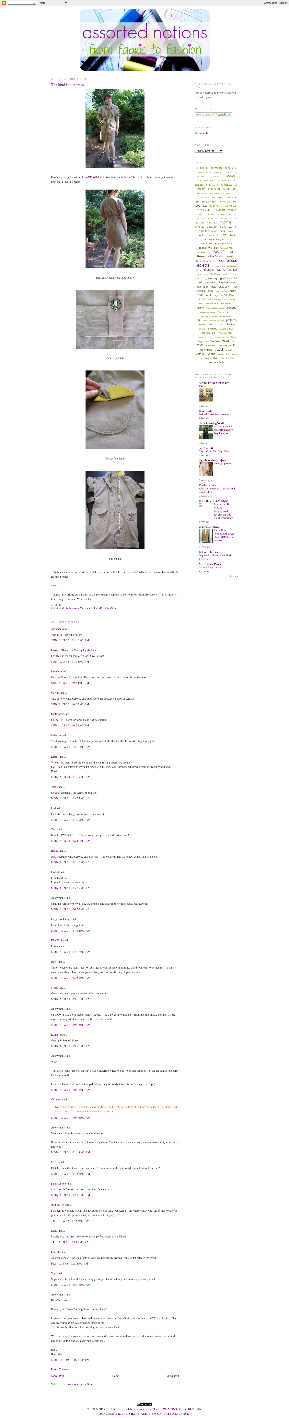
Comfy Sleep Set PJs (206, 261)
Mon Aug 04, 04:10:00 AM (71, 841)
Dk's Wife (57, 940)
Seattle (230, 324)
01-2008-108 (202, 168)
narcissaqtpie (58, 1183)
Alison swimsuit (129, 594)
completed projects (101, 608)
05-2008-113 (69, 608)
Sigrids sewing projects (212, 460)
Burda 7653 (221, 235)
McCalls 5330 (220, 299)
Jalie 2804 (224, 286)
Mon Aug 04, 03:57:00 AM (71, 798)
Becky (54, 850)
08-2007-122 (231, 193)
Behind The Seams (210, 552)
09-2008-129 (204, 197)
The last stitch (207, 485)
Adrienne (56, 629)
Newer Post (57, 1376)
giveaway (211, 278)
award (214, 231)
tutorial (229, 350)
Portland (201, 325)
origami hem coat (207, 312)
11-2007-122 (219, 210)
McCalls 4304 (227, 295)
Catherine (56, 735)
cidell (54, 961)
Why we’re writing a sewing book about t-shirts (217, 490)
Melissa (55, 1162)
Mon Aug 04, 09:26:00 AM (71, 1046)
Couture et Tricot (209, 527)
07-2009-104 (229, 189)
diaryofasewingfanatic (212, 423)
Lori (53, 808)
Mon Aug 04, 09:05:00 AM (71, 999)
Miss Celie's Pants (210, 564)
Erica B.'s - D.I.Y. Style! (213, 501)
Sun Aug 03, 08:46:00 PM (70, 640)
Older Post (173, 1376)
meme (200, 307)
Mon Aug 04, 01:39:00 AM (71, 777)
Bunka (211, 235)
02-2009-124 (216, 172)
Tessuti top (222, 346)
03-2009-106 (203, 176)
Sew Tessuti (206, 448)
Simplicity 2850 (204, 337)
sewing (202, 329)
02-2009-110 (202, 172)
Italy (213, 286)
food (225, 274)
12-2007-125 (224, 214)
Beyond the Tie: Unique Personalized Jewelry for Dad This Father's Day (223, 511)
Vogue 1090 (223, 354)
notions (231, 307)
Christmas (230, 257)
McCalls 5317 (204, 299)
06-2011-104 (212, 185)
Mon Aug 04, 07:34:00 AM (71, 930)
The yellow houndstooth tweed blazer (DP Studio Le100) (224, 535)
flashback (215, 274)
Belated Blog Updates (210, 567)
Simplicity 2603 (208, 333)
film (199, 274)
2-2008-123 (213, 219)
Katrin (54, 756)
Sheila (54, 987)
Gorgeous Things (61, 919)
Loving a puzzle (222, 463)
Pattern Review (217, 320)
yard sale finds (216, 362)
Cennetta (56, 1252)
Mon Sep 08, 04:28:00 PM (70, 1360)
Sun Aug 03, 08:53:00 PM (70, 661)
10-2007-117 (224, 202)
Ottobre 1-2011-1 (226, 312)
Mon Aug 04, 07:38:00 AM (71, 952)
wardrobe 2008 (228, 358)
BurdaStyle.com (126, 1318)
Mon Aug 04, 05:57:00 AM (71, 888)
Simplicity (212, 329)
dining (198, 270)
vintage (200, 353)
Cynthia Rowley (229, 266)
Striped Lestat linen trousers (214, 414)
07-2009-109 (202, 193)
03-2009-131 (218, 176)
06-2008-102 (209, 181)
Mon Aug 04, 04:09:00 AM (71, 820)
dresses (209, 269)
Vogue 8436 (211, 358)
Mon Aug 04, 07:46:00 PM (70, 1195)
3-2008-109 (226, 218)
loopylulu (56, 671)
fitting (205, 274)
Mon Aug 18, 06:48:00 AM (71, 1284)
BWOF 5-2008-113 (94, 177)
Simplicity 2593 (226, 329)
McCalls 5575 (212, 304)
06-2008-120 (224, 181)
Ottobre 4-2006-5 (209, 316)
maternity (212, 295)
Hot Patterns (227, 282)
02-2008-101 (231, 168)
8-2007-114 (212, 227)
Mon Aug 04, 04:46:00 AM (71, 862)
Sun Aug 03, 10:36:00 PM (70, 725)
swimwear (210, 346)
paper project (226, 316)
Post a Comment (60, 1369)
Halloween (210, 282)
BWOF (81, 608)
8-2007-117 (226, 226)
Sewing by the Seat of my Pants (214, 384)
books (201, 235)
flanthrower (57, 714)
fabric (221, 269)
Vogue (211, 353)
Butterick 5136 (227, 248)
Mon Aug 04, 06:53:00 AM (71, 909)
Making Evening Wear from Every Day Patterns (223, 430)
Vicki (54, 787)
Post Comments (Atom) (80, 1384)
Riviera (220, 324)
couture (215, 266)
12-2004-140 (209, 214)
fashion (232, 269)
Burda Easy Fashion (219, 239)
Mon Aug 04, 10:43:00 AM (71, 1117)
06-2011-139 (226, 185)
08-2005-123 (216, 193)
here (126, 177)
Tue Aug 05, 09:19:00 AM (70, 1242)
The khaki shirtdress (67, 84)
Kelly (54, 1230)
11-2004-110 (230, 206)
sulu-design (57, 1204)
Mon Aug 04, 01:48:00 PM (70, 1152)
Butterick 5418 (204, 252)
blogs (230, 231)
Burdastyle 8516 (223, 243)
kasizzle (55, 872)
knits (210, 290)
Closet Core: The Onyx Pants (214, 451)
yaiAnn (55, 692)
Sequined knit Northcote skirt (215, 555)
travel (219, 349)
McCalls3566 (227, 304)
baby (222, 231)
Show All (234, 576)
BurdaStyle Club (208, 247)
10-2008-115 (216, 206)
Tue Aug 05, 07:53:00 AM (70, 1221)
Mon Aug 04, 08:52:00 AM (71, 978)
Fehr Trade (205, 411)
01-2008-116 (216, 168)
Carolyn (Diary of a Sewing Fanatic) (71, 650)
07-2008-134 (214, 189)
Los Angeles (221, 291)
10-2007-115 (209, 201)
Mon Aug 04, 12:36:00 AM (71, 747)
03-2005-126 (231, 172)
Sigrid (54, 1273)
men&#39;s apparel (215, 308)
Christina (56, 1099)
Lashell (55, 1034)
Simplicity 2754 (226, 333)
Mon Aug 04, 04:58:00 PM (70, 1174)
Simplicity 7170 (221, 337)
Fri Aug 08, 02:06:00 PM (69, 1263)
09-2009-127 (218, 197)
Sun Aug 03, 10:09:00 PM (70, 704)
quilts (211, 324)
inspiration (202, 286)
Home (115, 1376)
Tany (54, 829)
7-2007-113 (226, 222)
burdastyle (206, 243)
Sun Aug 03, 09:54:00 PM (70, 683)
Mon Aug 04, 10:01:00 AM (71, 1090)
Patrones (201, 320)
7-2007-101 (212, 223)
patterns (231, 320)
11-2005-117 (204, 210)
